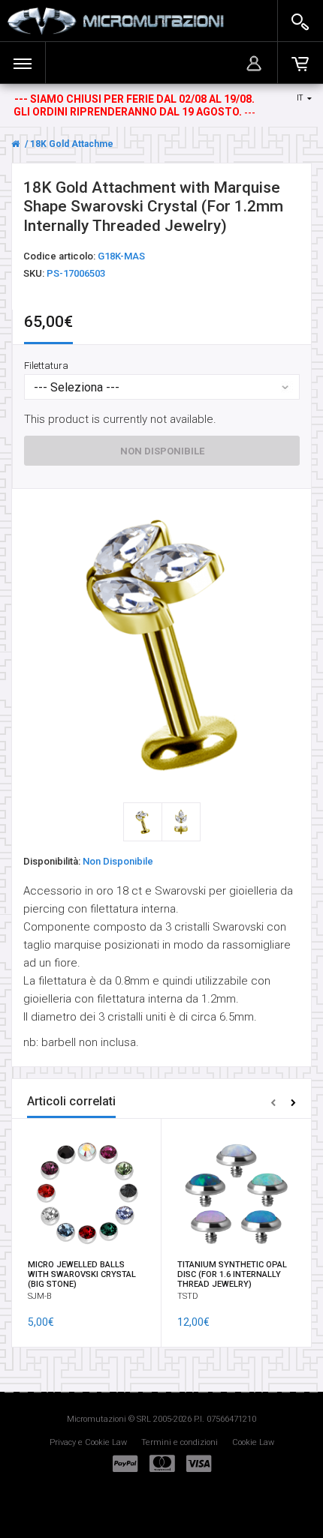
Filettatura (46, 364)
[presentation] (273, 1102)
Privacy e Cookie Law (88, 1442)
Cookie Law (253, 1442)
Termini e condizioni (179, 1442)
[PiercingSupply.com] (115, 20)
